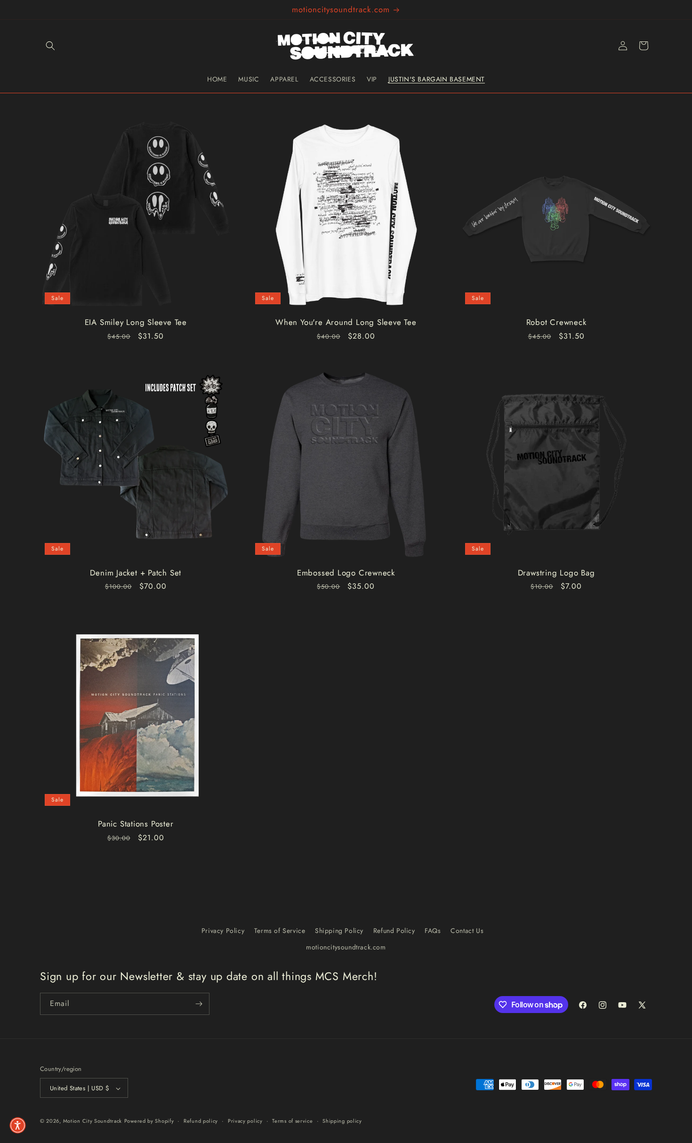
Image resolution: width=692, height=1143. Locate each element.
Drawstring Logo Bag (556, 573)
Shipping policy (342, 1121)
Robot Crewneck (556, 322)
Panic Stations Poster (135, 823)
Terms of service (292, 1121)
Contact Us (467, 930)
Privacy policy (245, 1121)
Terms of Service (280, 930)
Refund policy (201, 1121)
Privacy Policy (222, 930)
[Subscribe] (198, 1004)
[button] (50, 45)
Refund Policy (394, 930)
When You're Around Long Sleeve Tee (346, 322)
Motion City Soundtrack (92, 1121)
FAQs (433, 930)
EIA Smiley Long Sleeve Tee (136, 322)
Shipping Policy (339, 930)
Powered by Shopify (149, 1121)
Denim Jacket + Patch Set (135, 573)
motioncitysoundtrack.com (346, 947)
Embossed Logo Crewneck (346, 573)
